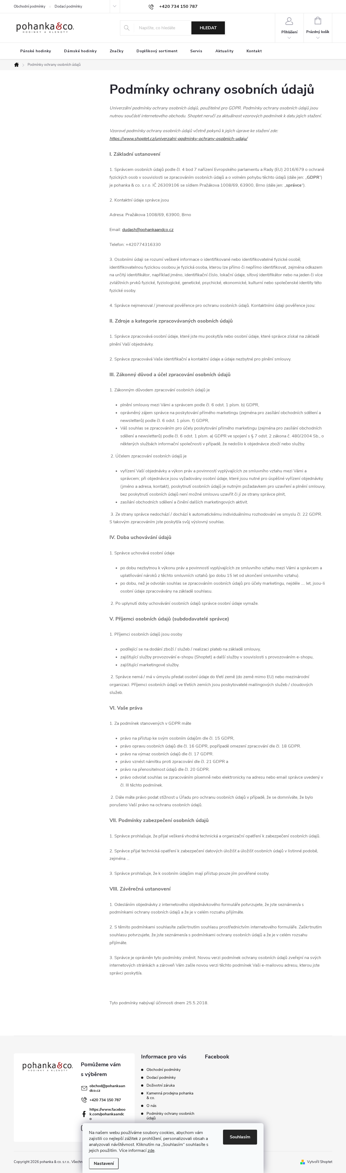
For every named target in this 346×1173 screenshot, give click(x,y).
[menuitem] (36, 51)
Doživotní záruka (161, 1085)
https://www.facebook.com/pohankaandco (107, 1114)
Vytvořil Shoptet (319, 1161)
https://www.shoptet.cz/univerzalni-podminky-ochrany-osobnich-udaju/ (178, 139)
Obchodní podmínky (29, 6)
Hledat (208, 28)
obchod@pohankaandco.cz (107, 1088)
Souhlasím (240, 1137)
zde (151, 1150)
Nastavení (104, 1163)
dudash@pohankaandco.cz (148, 230)
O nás (152, 1105)
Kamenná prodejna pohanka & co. (170, 1095)
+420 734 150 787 (105, 1100)
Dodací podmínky (68, 6)
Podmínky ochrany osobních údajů (170, 1116)
